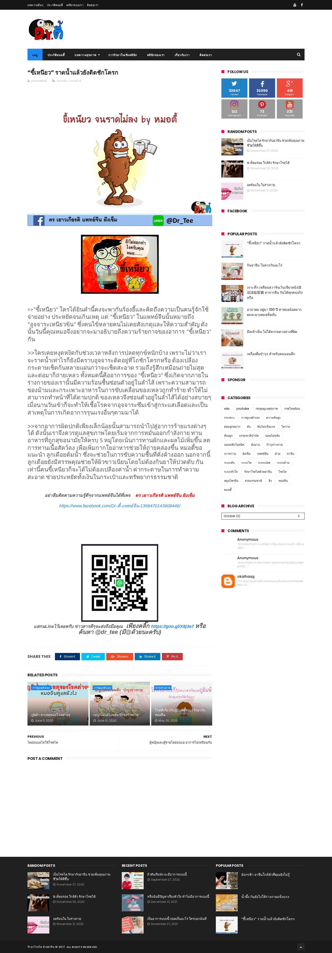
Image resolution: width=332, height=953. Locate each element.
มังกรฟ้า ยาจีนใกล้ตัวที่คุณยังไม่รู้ (265, 874)
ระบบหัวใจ (231, 472)
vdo (227, 408)
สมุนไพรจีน (231, 481)
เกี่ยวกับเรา (182, 55)
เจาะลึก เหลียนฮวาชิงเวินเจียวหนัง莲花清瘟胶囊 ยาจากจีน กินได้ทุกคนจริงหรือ (275, 292)
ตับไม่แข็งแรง (266, 427)
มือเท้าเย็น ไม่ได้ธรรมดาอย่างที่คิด (272, 331)
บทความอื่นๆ (35, 5)
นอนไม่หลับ (272, 436)
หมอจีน (283, 481)
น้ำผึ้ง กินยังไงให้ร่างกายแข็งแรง (265, 896)
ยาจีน (290, 454)
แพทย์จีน (262, 454)
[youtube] (295, 5)
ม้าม (277, 454)
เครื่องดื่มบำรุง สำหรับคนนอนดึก (271, 353)
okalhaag (245, 577)
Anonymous (247, 540)
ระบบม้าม (75, 81)
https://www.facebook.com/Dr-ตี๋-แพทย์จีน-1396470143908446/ (119, 505)
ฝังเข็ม (247, 454)
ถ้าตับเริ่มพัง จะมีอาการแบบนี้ (167, 874)
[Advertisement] (119, 804)
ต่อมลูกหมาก (232, 427)
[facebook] (302, 5)
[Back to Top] (301, 947)
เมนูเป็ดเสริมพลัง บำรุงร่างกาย (116, 714)
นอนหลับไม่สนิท (234, 445)
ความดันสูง (273, 417)
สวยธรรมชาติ (253, 481)
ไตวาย (285, 427)
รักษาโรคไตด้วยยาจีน (258, 472)
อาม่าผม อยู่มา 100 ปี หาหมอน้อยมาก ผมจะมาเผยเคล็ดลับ (274, 312)
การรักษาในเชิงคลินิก (122, 55)
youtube (242, 408)
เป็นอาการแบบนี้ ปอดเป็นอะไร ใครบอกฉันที (177, 918)
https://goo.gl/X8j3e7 (172, 626)
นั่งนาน (255, 445)
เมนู (35, 55)
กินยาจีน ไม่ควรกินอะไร (264, 265)
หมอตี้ (228, 490)
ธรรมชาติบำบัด (249, 436)
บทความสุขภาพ (85, 55)
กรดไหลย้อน (292, 408)
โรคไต (282, 472)
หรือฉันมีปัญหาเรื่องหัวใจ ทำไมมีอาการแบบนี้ (178, 896)
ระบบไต (246, 463)
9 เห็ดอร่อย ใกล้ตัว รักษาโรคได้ (268, 162)
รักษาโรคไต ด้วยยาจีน (40, 947)
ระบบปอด (264, 463)
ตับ (249, 427)
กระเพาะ (229, 417)
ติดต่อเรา (93, 5)
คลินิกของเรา (74, 5)
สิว (270, 481)
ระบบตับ (62, 81)
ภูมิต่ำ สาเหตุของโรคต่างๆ (50, 714)
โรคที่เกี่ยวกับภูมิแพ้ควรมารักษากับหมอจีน (180, 712)
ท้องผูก (228, 436)
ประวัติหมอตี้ (55, 5)
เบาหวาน (230, 454)
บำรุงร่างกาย (163, 688)
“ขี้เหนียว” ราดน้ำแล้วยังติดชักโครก (273, 243)
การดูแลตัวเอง (41, 688)
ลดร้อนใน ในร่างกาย (261, 185)
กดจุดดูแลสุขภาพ (267, 408)
